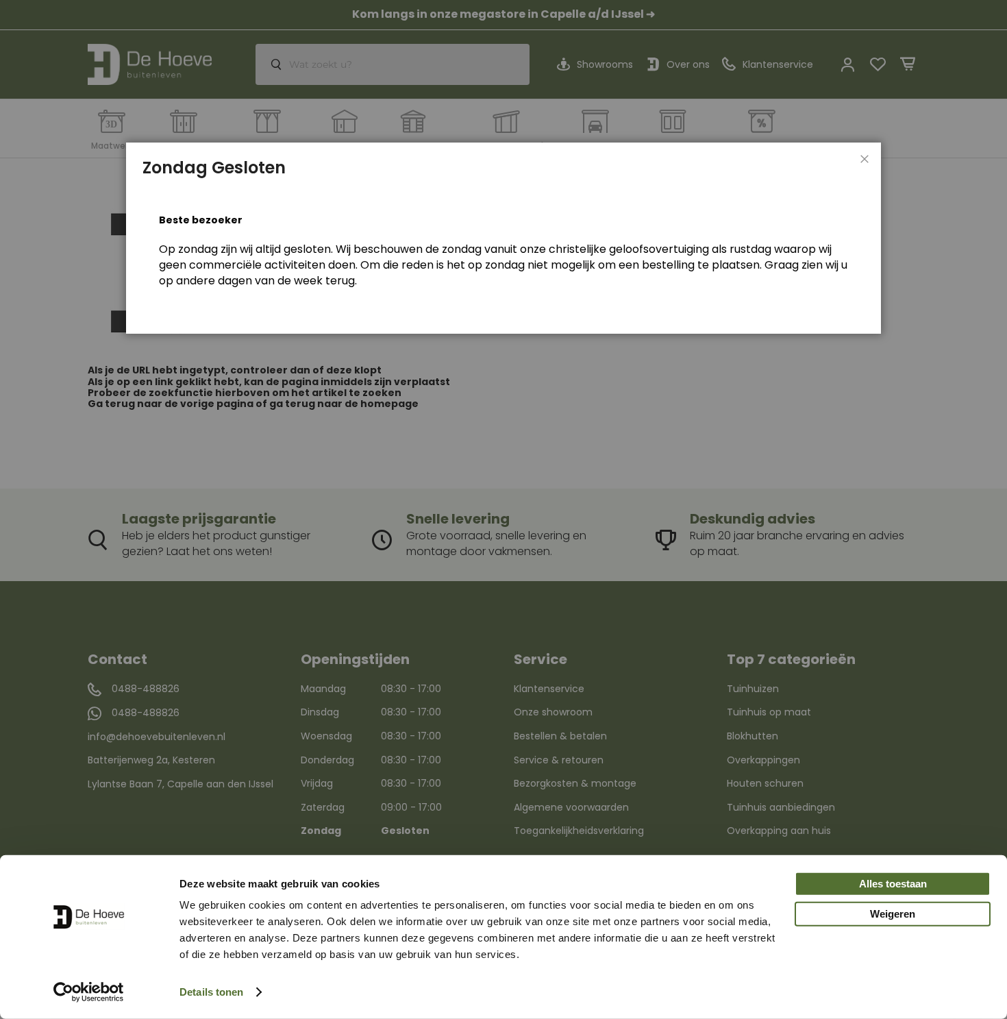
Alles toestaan (893, 883)
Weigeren (892, 914)
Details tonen (211, 992)
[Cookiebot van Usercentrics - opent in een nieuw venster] (89, 992)
